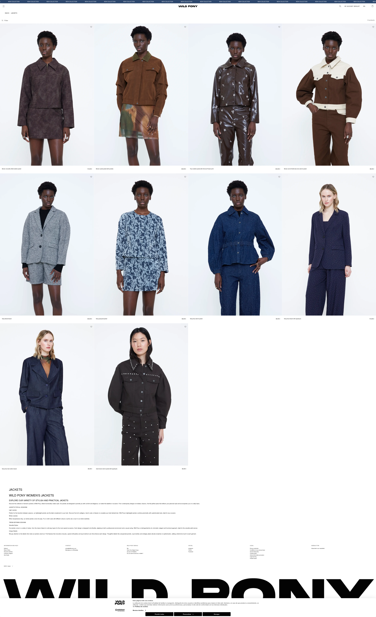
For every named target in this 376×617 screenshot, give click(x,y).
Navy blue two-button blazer (9, 469)
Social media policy (254, 551)
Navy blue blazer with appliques (292, 318)
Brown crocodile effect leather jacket (11, 169)
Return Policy (7, 550)
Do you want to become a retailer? (135, 553)
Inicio (7, 13)
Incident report (253, 558)
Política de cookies (141, 606)
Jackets (14, 13)
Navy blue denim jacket (196, 318)
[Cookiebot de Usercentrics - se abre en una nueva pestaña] (120, 610)
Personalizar (187, 614)
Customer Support (8, 553)
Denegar (216, 614)
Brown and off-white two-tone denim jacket (295, 169)
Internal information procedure (257, 555)
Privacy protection (254, 548)
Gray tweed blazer (7, 318)
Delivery (6, 548)
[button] (3, 6)
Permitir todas (159, 614)
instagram (190, 548)
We (127, 548)
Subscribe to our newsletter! (318, 548)
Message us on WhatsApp (71, 550)
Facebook (190, 551)
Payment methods (8, 551)
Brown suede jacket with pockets (104, 169)
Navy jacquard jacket (101, 318)
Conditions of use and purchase (257, 550)
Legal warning (253, 556)
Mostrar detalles (138, 610)
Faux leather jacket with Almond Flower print (202, 169)
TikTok (190, 550)
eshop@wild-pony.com (70, 548)
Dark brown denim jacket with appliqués (106, 469)
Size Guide (6, 555)
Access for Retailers (132, 551)
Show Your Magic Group (132, 550)
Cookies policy (253, 553)
